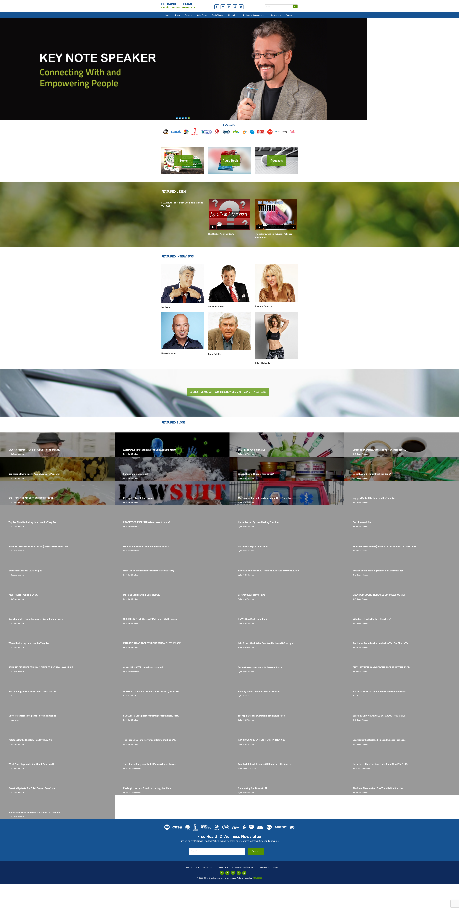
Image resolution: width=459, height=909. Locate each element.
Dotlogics (257, 877)
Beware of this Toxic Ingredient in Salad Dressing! (378, 570)
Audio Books (202, 15)
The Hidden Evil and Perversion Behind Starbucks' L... (150, 740)
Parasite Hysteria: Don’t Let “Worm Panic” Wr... (32, 788)
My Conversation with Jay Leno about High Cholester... (265, 498)
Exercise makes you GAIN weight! (25, 570)
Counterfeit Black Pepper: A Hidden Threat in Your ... (264, 764)
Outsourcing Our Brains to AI (252, 788)
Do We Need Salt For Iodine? (252, 619)
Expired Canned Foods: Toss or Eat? (256, 474)
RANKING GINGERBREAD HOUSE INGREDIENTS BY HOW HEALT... (41, 667)
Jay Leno (165, 307)
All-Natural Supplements (253, 15)
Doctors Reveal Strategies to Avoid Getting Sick (32, 715)
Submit (255, 851)
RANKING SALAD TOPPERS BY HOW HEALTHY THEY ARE (152, 643)
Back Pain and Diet (362, 522)
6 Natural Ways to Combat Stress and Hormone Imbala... (381, 691)
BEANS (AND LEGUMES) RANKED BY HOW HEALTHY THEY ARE (384, 546)
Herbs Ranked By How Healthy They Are (258, 522)
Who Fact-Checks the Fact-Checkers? (372, 619)
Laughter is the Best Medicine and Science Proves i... (379, 740)
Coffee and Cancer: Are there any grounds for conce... (379, 449)
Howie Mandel (168, 353)
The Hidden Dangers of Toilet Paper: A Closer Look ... (149, 764)
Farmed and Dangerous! (135, 474)
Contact (289, 15)
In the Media (274, 15)
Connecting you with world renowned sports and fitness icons (228, 391)
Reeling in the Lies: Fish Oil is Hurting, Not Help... (148, 788)
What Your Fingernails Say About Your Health (31, 764)
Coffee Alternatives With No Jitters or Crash (260, 667)
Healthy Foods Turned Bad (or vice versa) (258, 691)
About (177, 15)
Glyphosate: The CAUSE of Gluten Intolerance (146, 546)
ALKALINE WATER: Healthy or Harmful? (143, 667)
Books (187, 15)
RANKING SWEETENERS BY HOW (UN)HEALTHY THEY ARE (38, 546)
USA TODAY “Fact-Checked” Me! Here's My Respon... (150, 619)
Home (167, 15)
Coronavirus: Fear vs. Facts (251, 594)
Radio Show (217, 15)
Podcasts (277, 160)
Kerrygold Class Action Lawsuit (138, 498)
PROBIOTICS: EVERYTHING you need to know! (146, 522)
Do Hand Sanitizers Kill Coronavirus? (141, 594)
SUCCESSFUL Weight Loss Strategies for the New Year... (151, 715)
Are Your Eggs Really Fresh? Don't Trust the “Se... (33, 691)
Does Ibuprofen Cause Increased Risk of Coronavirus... (35, 619)
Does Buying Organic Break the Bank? (372, 474)
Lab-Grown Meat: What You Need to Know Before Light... (266, 643)
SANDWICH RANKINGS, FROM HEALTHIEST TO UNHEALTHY (268, 570)
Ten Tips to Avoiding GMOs (251, 449)
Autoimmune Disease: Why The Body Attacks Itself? (149, 449)
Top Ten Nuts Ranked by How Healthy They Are (32, 522)
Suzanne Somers (263, 306)
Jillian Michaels (262, 363)
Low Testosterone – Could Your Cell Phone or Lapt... (34, 449)
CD (197, 867)
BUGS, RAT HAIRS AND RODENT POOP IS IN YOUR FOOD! (381, 667)
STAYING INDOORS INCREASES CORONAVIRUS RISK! (379, 594)
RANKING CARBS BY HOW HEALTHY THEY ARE (261, 740)
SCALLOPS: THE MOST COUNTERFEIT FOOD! (31, 498)
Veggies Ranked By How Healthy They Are (374, 498)
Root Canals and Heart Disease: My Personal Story (148, 570)
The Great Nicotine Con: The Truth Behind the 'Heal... (379, 788)
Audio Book (230, 160)
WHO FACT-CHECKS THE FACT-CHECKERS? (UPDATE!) (151, 691)
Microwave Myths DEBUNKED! (253, 546)
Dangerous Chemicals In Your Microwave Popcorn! (34, 474)
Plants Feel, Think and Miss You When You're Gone (34, 812)
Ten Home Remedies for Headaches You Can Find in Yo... (381, 643)
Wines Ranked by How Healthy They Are (28, 643)
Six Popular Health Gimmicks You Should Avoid (262, 715)
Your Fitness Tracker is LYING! (23, 594)
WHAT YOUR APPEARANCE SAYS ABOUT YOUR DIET (379, 715)
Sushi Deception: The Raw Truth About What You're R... (380, 764)
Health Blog (233, 15)
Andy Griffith (214, 354)
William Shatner (216, 306)
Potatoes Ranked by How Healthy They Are (30, 740)
